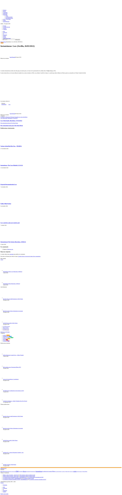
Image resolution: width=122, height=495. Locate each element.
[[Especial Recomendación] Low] (13, 182)
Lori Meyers (63, 471)
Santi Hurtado (12, 57)
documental (28, 471)
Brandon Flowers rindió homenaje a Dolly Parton (13, 299)
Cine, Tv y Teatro (6, 337)
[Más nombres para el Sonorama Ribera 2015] (9, 366)
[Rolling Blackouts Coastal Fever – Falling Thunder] (10, 354)
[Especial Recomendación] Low (9, 184)
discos (4, 339)
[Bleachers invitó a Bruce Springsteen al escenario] (10, 309)
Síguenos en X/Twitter (5, 332)
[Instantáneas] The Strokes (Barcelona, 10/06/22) (13, 242)
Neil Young (71, 471)
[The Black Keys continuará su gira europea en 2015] (10, 389)
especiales (5, 338)
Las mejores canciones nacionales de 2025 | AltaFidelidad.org (15, 479)
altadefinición (5, 336)
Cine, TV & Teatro (7, 19)
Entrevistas (5, 13)
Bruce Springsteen (12, 471)
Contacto (5, 29)
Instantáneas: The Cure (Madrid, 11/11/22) (12, 165)
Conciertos (5, 12)
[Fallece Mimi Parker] (13, 201)
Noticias (4, 10)
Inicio (2, 41)
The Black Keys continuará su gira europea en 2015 (13, 390)
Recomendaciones (9, 18)
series (75, 471)
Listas (7, 15)
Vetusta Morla (84, 471)
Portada (4, 25)
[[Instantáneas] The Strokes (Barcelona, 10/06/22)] (13, 239)
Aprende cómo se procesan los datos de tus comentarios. (29, 256)
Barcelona (3, 471)
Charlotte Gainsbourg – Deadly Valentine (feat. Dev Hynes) (15, 401)
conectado (11, 254)
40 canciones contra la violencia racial (27, 474)
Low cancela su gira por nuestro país (10, 222)
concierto (21, 471)
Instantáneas (3, 104)
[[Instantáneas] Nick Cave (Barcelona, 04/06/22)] (10, 270)
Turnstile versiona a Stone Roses (9, 464)
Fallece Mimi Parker (6, 203)
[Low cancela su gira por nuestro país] (13, 220)
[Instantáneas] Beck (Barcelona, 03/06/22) (11, 283)
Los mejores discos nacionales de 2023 (35, 477)
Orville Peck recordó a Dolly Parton (10, 323)
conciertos (5, 341)
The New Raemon (79, 471)
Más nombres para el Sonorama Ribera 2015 (12, 367)
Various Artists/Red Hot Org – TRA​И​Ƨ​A (11, 146)
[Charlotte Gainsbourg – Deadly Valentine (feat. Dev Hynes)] (10, 399)
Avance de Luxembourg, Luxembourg (10, 379)
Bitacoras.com (10, 249)
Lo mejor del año (9, 17)
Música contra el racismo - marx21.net (10, 474)
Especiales (5, 14)
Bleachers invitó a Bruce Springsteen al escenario (13, 311)
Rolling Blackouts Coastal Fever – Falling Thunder (13, 355)
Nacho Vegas (67, 471)
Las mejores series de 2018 (28, 478)
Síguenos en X (3, 468)
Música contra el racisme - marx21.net (10, 476)
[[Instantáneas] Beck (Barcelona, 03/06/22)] (10, 282)
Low (9, 104)
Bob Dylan (7, 471)
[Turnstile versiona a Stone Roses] (10, 463)
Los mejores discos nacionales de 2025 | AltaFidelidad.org (14, 477)
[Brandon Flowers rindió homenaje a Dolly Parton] (10, 297)
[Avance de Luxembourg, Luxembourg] (10, 378)
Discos (4, 11)
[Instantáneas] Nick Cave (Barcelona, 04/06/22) (12, 271)
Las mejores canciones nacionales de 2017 (37, 479)
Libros (4, 20)
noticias (4, 41)
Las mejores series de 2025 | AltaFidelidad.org (12, 478)
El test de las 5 (32, 471)
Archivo (4, 28)
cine (17, 471)
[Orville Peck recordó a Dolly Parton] (10, 322)
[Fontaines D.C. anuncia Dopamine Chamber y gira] (10, 451)
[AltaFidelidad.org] (16, 8)
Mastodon (5, 485)
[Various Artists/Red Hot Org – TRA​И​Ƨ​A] (13, 143)
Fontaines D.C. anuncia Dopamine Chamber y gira (13, 452)
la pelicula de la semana (47, 471)
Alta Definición (6, 21)
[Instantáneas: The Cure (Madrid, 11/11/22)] (13, 162)
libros (53, 471)
